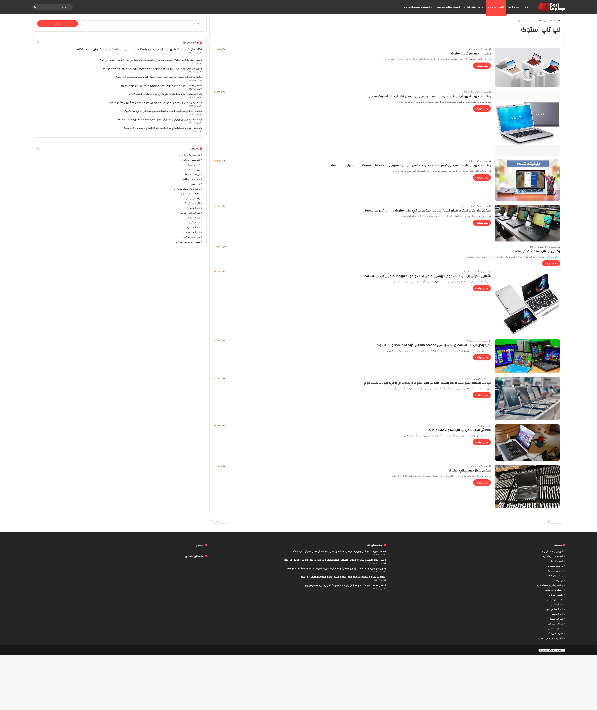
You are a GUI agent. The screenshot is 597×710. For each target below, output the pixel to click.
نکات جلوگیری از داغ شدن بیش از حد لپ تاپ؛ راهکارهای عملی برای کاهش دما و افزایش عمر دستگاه (139, 49)
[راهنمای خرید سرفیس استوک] (527, 67)
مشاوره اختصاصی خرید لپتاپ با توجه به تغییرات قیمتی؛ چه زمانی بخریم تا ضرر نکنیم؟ (163, 111)
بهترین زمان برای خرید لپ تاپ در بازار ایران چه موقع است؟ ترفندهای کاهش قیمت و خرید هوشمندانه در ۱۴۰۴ (152, 69)
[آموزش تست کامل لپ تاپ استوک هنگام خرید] (527, 442)
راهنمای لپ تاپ (497, 7)
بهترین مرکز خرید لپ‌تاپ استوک (470, 470)
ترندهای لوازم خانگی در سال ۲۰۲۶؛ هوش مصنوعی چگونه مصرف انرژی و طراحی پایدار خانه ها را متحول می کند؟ (151, 60)
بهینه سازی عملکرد (191, 179)
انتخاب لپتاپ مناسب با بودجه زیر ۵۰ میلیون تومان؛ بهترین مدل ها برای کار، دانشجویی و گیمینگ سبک (155, 103)
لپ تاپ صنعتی (193, 217)
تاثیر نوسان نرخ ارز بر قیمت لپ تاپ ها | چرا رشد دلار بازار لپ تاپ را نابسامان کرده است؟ (163, 128)
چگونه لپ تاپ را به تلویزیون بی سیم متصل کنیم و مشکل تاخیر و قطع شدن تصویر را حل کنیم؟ (159, 77)
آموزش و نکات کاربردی (449, 7)
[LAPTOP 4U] (549, 7)
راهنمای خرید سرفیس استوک (471, 53)
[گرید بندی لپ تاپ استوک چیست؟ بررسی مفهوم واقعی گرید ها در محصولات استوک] (527, 356)
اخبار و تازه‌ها (514, 7)
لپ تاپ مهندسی (192, 232)
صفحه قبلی (552, 520)
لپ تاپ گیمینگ (193, 222)
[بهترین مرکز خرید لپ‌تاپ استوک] (527, 486)
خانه (526, 7)
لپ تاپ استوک (193, 208)
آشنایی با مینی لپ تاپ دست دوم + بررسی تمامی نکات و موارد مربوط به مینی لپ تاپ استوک (427, 276)
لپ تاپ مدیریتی (192, 227)
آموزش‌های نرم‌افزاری (190, 160)
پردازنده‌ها (195, 184)
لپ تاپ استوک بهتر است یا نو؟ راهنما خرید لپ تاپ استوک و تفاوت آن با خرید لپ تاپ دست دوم (427, 383)
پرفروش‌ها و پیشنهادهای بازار (419, 7)
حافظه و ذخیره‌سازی (190, 193)
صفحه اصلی (552, 20)
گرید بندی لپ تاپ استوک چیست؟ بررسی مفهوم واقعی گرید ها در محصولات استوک (434, 345)
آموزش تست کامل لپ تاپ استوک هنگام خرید (460, 430)
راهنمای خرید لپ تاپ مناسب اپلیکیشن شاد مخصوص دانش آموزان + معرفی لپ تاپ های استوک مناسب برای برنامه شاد (410, 165)
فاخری (485, 49)
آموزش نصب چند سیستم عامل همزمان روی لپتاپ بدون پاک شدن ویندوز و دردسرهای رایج (161, 86)
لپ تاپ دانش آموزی (190, 213)
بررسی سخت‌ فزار (474, 7)
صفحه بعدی (222, 520)
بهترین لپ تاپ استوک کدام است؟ (537, 251)
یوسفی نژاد (484, 92)
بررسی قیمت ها (192, 174)
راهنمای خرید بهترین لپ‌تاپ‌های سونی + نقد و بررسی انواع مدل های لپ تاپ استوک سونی (430, 96)
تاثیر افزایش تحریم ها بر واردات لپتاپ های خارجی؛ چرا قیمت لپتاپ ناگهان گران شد (165, 94)
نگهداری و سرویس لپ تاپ (187, 242)
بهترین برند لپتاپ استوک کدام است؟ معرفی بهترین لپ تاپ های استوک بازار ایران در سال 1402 (428, 210)
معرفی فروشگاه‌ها (191, 237)
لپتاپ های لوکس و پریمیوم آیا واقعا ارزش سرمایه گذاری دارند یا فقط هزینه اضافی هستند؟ (160, 120)
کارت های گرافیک (192, 203)
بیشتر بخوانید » (481, 65)
